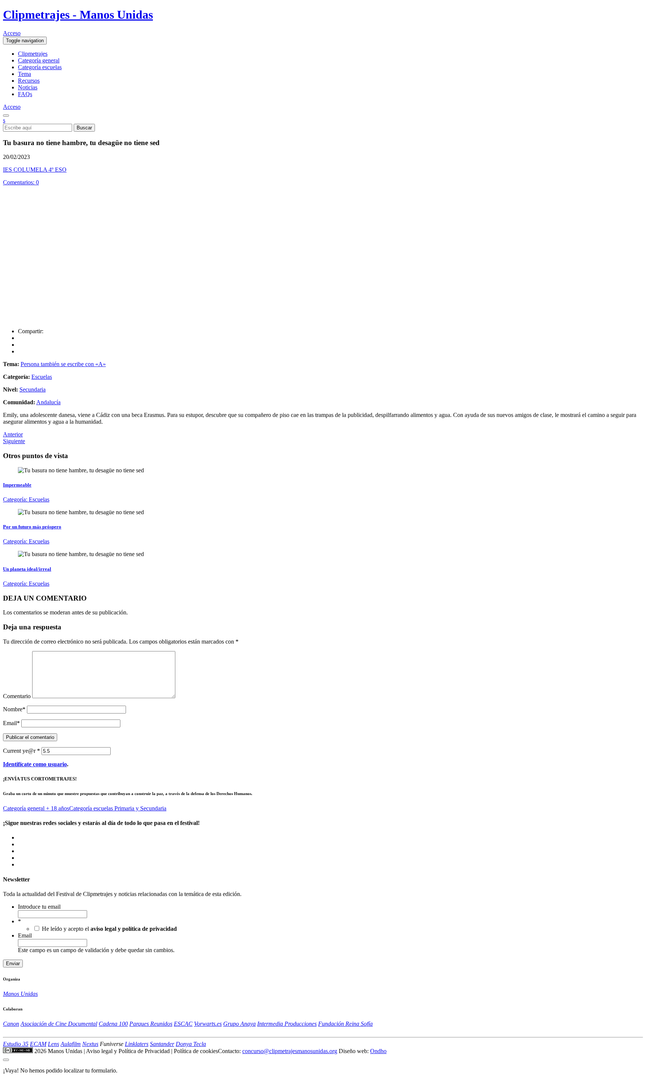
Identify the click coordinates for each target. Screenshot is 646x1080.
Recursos (29, 80)
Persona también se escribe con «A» (63, 364)
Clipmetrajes (32, 53)
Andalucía (48, 402)
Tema (24, 74)
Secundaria (32, 389)
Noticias (27, 87)
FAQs (25, 94)
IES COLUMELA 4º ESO (35, 169)
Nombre (14, 709)
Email (11, 723)
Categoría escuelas (40, 67)
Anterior (13, 434)
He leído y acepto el (109, 929)
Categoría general (38, 60)
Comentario (17, 696)
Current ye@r (21, 751)
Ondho (378, 1051)
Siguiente (14, 441)
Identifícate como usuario (35, 764)
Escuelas (41, 377)
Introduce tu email (39, 906)
